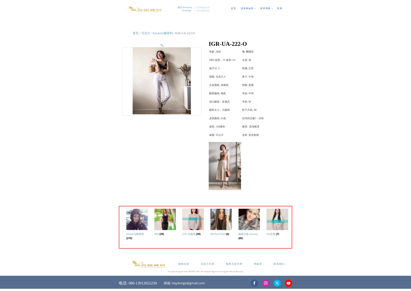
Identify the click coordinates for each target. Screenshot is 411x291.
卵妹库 (258, 264)
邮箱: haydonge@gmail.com (184, 283)
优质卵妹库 (247, 8)
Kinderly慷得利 (163, 33)
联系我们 (279, 264)
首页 (233, 8)
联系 (279, 8)
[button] (161, 45)
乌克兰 (145, 33)
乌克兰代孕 (207, 264)
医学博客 (265, 8)
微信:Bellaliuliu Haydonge (185, 9)
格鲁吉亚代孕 (234, 264)
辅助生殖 (183, 264)
